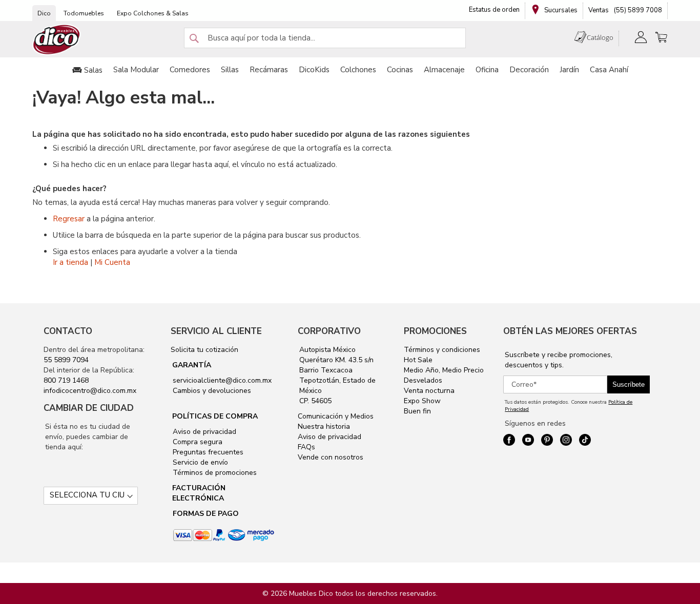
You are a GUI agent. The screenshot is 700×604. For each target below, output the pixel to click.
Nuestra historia (324, 426)
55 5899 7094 (66, 360)
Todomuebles (84, 13)
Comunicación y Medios (336, 416)
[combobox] (325, 38)
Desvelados (423, 380)
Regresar (69, 219)
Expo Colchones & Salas (153, 13)
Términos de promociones (214, 472)
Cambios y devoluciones (211, 390)
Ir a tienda (70, 262)
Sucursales (560, 10)
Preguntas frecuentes (207, 452)
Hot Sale (418, 360)
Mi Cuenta (112, 262)
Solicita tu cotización (204, 350)
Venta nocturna (429, 390)
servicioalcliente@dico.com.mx (222, 380)
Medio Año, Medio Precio (444, 370)
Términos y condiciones (442, 350)
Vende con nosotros (330, 457)
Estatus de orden (494, 9)
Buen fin (417, 411)
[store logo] (56, 39)
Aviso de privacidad (203, 431)
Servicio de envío (199, 462)
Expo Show (422, 401)
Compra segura (196, 442)
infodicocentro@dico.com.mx (90, 390)
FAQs (306, 447)
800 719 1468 (66, 380)
